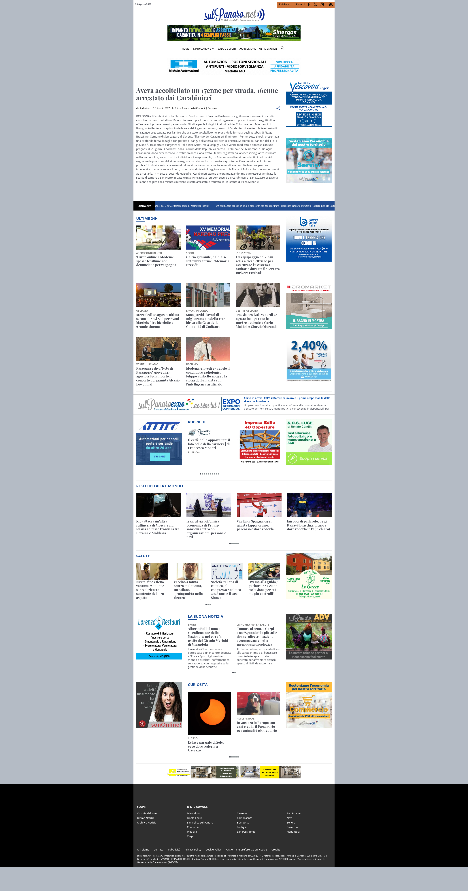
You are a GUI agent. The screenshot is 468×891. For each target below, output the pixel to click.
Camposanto (244, 818)
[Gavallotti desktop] (234, 66)
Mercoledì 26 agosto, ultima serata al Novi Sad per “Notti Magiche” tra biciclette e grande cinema (157, 321)
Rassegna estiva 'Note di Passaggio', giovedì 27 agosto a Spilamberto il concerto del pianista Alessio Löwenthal (158, 376)
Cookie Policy (213, 849)
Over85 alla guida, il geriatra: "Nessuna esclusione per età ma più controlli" (264, 588)
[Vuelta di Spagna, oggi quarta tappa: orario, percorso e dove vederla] (259, 505)
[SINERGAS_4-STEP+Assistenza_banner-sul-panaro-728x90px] (234, 40)
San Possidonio (246, 831)
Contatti (300, 4)
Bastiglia (242, 827)
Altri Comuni (198, 108)
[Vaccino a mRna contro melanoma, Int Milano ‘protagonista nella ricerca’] (190, 571)
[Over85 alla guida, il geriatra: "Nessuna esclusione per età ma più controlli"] (264, 571)
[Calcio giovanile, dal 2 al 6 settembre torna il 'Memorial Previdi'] (208, 237)
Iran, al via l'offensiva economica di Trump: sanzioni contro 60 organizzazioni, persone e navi (206, 529)
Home (185, 48)
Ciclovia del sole (147, 813)
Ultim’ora (144, 206)
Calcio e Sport (227, 48)
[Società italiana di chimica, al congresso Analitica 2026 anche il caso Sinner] (227, 571)
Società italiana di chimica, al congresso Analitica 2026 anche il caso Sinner (226, 590)
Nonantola (293, 831)
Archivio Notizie (146, 822)
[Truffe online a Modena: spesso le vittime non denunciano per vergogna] (158, 237)
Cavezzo (242, 813)
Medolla (192, 831)
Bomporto (243, 822)
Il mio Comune (202, 48)
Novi (289, 818)
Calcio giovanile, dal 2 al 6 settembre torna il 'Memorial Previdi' (208, 261)
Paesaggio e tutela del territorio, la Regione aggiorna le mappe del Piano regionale (205, 728)
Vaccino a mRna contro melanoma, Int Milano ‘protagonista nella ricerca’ (188, 590)
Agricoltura (247, 48)
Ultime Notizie (145, 818)
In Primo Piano (180, 108)
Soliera (291, 822)
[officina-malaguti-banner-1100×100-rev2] (234, 772)
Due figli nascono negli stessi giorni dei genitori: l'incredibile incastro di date (258, 727)
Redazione (145, 108)
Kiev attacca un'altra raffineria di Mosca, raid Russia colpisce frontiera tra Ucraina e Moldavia (157, 527)
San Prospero (295, 813)
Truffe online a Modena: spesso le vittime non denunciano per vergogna (156, 261)
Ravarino (292, 827)
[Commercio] (309, 725)
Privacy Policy (193, 849)
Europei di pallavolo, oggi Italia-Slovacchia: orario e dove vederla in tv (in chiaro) (308, 525)
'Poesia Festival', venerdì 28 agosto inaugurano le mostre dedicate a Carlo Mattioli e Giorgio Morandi (256, 321)
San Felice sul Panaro (200, 822)
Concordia (193, 827)
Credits (275, 849)
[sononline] (159, 725)
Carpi (190, 836)
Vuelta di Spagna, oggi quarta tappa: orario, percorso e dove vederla (255, 525)
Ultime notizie (268, 48)
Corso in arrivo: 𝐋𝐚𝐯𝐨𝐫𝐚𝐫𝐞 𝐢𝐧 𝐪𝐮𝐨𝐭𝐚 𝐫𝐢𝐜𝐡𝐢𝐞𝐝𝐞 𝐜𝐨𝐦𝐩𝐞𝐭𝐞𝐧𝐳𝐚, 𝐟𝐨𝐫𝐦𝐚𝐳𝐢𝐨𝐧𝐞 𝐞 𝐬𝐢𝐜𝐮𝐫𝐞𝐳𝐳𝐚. (283, 399)
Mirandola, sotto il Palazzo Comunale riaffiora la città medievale (257, 633)
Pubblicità (174, 849)
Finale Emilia (195, 818)
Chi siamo (284, 4)
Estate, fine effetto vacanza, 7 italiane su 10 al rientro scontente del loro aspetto (150, 590)
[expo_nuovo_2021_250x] (309, 181)
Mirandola (193, 813)
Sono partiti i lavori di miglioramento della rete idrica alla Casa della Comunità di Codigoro (205, 321)
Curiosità (198, 684)
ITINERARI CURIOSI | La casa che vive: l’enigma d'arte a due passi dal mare (208, 444)
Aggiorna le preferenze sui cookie (246, 849)
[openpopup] (332, 49)
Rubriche (197, 421)
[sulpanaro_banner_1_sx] (309, 657)
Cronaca (212, 108)
